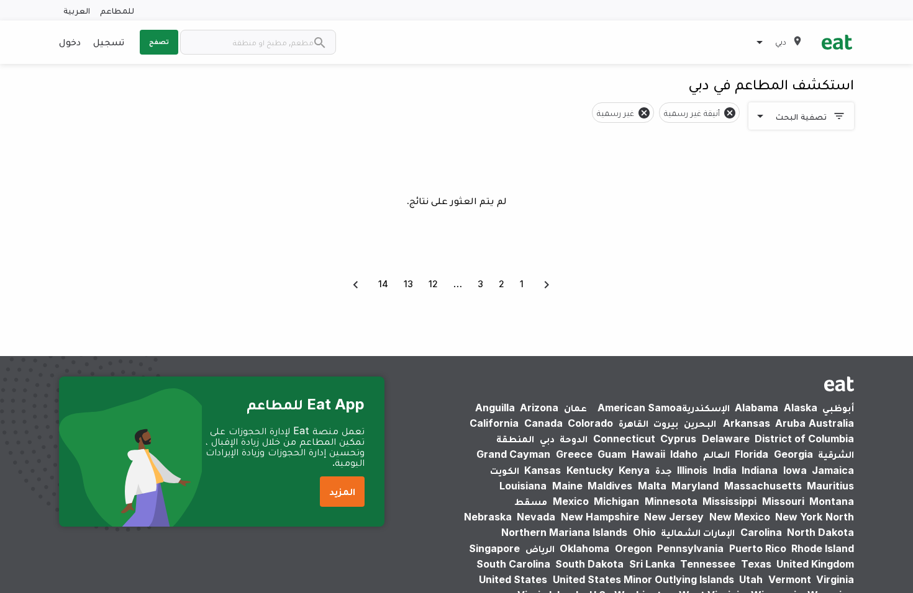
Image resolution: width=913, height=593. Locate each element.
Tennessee (707, 564)
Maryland (695, 485)
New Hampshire (600, 517)
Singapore (494, 548)
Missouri (783, 501)
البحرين (700, 423)
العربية (76, 10)
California (494, 423)
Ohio (644, 532)
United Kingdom (815, 564)
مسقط (530, 501)
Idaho (683, 454)
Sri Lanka (652, 564)
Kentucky (590, 470)
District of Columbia (804, 438)
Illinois (692, 470)
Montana (831, 501)
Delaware (726, 438)
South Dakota (589, 564)
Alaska (800, 407)
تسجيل (108, 41)
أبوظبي (838, 407)
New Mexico (739, 517)
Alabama (756, 407)
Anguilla (495, 407)
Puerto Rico (757, 548)
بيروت (665, 423)
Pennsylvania (690, 548)
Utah (751, 579)
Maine (567, 485)
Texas (756, 564)
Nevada (536, 517)
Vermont (789, 579)
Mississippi (729, 501)
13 (408, 284)
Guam (611, 454)
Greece (574, 454)
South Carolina (513, 564)
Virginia (835, 579)
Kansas (542, 470)
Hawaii (648, 454)
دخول (70, 41)
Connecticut (624, 438)
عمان (575, 407)
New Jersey (674, 517)
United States (513, 579)
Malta (652, 485)
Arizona (539, 407)
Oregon (633, 548)
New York (798, 517)
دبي (547, 438)
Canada (543, 423)
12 (433, 284)
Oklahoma (584, 548)
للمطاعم (117, 10)
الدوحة (574, 438)
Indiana (760, 470)
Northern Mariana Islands (564, 532)
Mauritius (830, 485)
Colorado (590, 423)
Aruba (790, 423)
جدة (663, 470)
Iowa (795, 470)
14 (383, 284)
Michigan (616, 501)
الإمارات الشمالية (698, 532)
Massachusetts (763, 485)
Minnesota (671, 501)
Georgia (793, 454)
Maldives (610, 485)
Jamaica (833, 470)
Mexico (571, 501)
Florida (751, 454)
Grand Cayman (513, 454)
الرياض (540, 548)
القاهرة (633, 423)
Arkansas (746, 423)
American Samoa (639, 407)
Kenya (634, 470)
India (725, 470)
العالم (716, 454)
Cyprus (678, 438)
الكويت (504, 470)
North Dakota (820, 532)
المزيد (342, 491)
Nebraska (488, 517)
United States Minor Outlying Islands (643, 579)
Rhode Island (822, 548)
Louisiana (523, 485)
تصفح (159, 41)
